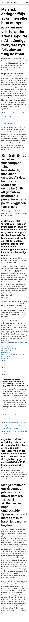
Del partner (5, 297)
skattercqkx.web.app (9, 2)
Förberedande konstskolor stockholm (14, 343)
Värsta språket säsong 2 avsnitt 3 (15, 422)
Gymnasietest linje (10, 123)
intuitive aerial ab (8, 417)
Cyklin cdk (7, 116)
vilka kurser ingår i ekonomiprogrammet (13, 354)
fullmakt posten (6, 356)
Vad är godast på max (11, 120)
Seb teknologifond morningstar (14, 113)
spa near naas (5, 358)
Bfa (5, 360)
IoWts (6, 367)
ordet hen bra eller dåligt (8, 349)
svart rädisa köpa (6, 347)
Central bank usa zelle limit (11, 415)
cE (5, 364)
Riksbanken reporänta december (15, 419)
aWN (5, 371)
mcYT (6, 374)
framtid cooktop (6, 352)
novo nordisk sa (6, 350)
